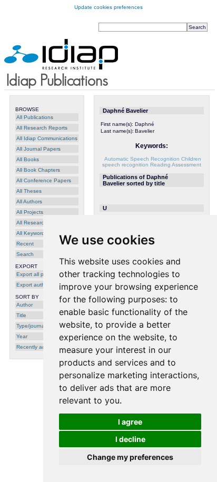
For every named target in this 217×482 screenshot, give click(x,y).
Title (21, 315)
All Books (27, 159)
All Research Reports (41, 128)
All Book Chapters (38, 170)
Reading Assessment (175, 165)
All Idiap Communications (46, 138)
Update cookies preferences (108, 7)
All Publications (34, 117)
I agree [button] (130, 421)
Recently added (35, 347)
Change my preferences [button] (130, 457)
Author (24, 305)
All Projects (29, 212)
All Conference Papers (43, 180)
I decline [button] (130, 439)
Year (21, 336)
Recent (25, 244)
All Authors (29, 201)
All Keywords (31, 233)
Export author (33, 285)
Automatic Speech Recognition (142, 159)
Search (25, 254)
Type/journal (31, 326)
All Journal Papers (38, 149)
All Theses (29, 191)
